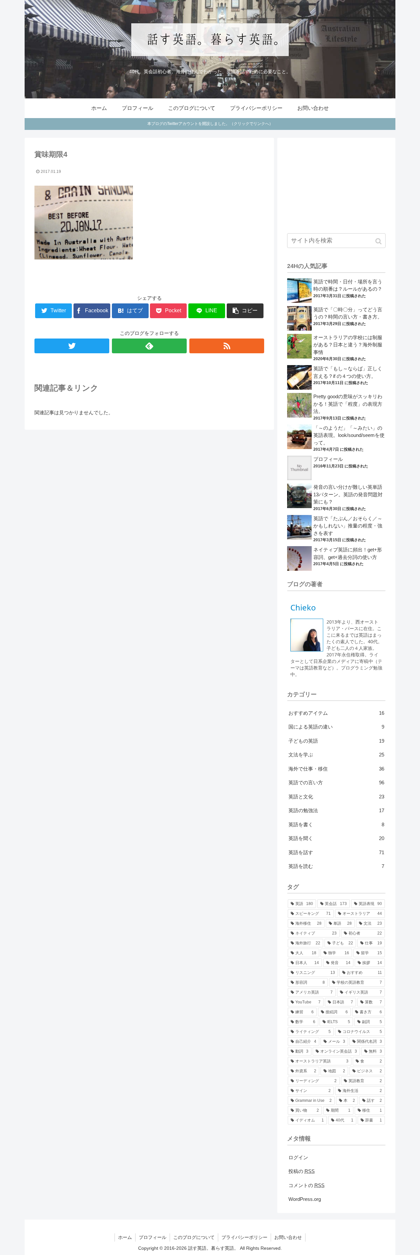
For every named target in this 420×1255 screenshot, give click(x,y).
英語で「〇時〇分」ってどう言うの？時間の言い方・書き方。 (347, 313)
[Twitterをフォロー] (71, 346)
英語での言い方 (336, 782)
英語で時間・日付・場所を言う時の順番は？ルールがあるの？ (347, 285)
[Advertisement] (336, 185)
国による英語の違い (336, 727)
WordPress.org (304, 1199)
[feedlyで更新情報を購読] (149, 346)
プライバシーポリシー (244, 1237)
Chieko (303, 607)
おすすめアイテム (336, 713)
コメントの (306, 1185)
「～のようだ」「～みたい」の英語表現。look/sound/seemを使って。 (349, 435)
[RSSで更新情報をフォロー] (226, 346)
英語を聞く (336, 838)
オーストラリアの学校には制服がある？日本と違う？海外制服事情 (347, 345)
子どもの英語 (336, 741)
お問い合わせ (288, 1237)
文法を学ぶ (336, 754)
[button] (379, 241)
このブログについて (194, 1237)
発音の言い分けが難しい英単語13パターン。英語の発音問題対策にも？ (348, 494)
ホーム (125, 1237)
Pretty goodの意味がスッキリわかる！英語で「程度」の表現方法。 (347, 404)
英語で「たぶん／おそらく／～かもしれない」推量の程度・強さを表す (347, 526)
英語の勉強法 (336, 810)
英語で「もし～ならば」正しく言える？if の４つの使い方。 (347, 372)
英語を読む (336, 866)
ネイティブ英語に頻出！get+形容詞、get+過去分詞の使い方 (347, 553)
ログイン (298, 1157)
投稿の (301, 1171)
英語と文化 (336, 796)
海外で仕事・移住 (336, 769)
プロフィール (328, 459)
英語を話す (336, 852)
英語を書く (336, 824)
